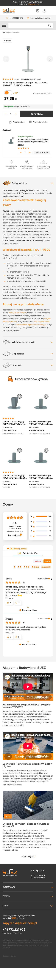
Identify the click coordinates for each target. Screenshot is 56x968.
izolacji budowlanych (17, 312)
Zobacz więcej (27, 856)
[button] (8, 549)
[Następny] (49, 59)
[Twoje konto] (44, 11)
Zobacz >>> (33, 4)
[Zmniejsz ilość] (5, 114)
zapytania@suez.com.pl (40, 18)
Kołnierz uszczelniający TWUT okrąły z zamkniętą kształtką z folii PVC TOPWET (33, 140)
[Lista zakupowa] (37, 11)
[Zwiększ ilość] (15, 114)
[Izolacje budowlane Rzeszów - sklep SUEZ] (9, 10)
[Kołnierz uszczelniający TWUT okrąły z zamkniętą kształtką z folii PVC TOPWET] (15, 455)
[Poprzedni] (6, 59)
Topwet (7, 40)
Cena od (6, 430)
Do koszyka (37, 114)
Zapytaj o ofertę (40, 122)
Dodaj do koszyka (42, 152)
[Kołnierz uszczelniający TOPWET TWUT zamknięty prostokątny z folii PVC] (41, 401)
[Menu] (4, 25)
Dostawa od (41, 93)
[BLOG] (28, 805)
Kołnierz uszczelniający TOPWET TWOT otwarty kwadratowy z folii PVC (13, 422)
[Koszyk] (51, 11)
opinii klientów (15, 527)
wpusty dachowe (41, 321)
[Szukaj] (49, 25)
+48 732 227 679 (16, 18)
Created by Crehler (9, 956)
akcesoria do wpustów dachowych (31, 324)
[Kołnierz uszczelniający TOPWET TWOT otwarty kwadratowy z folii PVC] (15, 401)
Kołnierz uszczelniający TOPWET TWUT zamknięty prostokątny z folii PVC (41, 422)
